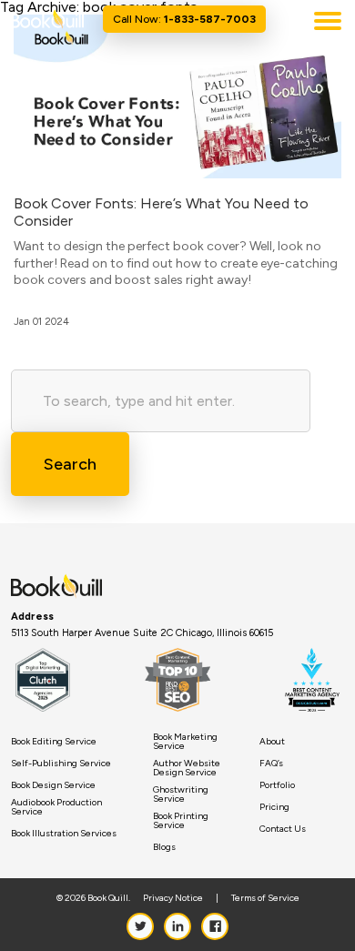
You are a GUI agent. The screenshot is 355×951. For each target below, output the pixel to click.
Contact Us (282, 829)
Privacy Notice (173, 898)
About (272, 741)
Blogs (164, 847)
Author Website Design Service (186, 768)
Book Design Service (53, 785)
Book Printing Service (180, 821)
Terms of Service (265, 898)
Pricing (274, 807)
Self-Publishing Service (61, 763)
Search (70, 464)
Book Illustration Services (64, 833)
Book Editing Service (53, 741)
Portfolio (277, 785)
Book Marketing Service (185, 742)
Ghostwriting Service (180, 794)
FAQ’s (271, 763)
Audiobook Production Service (56, 807)
